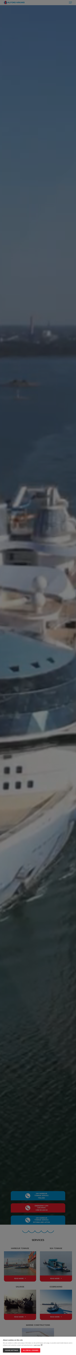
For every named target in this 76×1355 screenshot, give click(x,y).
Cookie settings (11, 1350)
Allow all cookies (30, 1350)
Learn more (37, 1345)
